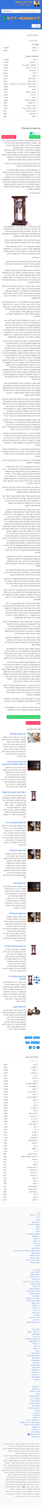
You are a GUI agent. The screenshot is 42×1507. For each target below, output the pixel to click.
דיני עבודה (36, 1241)
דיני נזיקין (37, 1239)
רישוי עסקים (36, 1389)
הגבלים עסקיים (35, 1294)
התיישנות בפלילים (18, 734)
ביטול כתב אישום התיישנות (14, 792)
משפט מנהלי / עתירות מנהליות (29, 1422)
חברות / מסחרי (34, 1255)
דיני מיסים (36, 1310)
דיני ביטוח (36, 1336)
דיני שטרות (36, 1387)
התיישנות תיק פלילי (17, 850)
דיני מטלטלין (36, 1370)
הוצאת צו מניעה (34, 1403)
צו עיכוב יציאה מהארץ (32, 1339)
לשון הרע (37, 1315)
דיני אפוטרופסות (34, 1341)
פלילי (27, 1042)
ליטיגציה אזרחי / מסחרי (32, 1425)
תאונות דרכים (35, 1398)
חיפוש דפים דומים (9, 137)
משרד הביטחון (35, 1258)
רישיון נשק (36, 1363)
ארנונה (37, 1351)
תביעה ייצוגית (35, 1272)
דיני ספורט (36, 1286)
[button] (38, 1047)
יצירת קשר (36, 1320)
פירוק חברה (36, 1329)
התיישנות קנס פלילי (17, 913)
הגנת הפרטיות (35, 1365)
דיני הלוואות (36, 1305)
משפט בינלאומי (34, 1289)
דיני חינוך (37, 1346)
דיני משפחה (36, 1236)
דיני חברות (36, 1308)
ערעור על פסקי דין (34, 1408)
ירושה (38, 1229)
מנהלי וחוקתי (35, 1253)
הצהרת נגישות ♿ (34, 1434)
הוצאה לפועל (35, 1353)
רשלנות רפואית (35, 1263)
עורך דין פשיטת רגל (33, 1291)
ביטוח (38, 1220)
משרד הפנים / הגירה (33, 1260)
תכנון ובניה (36, 1415)
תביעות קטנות (35, 1274)
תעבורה (37, 1246)
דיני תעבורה (36, 1429)
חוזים (38, 1227)
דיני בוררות (36, 1344)
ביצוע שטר (36, 1296)
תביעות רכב (36, 1406)
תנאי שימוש (36, 1437)
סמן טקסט (37, 133)
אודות (38, 1394)
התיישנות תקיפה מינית (16, 822)
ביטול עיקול (36, 1313)
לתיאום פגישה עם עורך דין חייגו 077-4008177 (23, 717)
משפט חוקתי (35, 1377)
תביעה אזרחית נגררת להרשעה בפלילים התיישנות (14, 763)
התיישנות (36, 1037)
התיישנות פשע (19, 1007)
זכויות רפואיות (35, 1284)
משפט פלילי (28, 1037)
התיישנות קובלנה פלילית (15, 946)
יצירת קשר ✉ (34, 137)
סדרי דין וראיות (35, 1042)
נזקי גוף (37, 1410)
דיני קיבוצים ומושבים (33, 1322)
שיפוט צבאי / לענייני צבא (31, 1282)
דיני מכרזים (36, 1375)
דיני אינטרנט (36, 1372)
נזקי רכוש (37, 1413)
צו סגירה (37, 1379)
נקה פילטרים (33, 41)
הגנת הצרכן (36, 1248)
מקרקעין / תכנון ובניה (33, 1234)
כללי (38, 1212)
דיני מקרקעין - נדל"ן (33, 1420)
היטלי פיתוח (36, 1367)
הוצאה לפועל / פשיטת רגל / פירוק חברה (26, 1251)
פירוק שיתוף (36, 1358)
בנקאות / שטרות (34, 1224)
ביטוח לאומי (36, 1222)
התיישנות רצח (20, 883)
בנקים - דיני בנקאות (33, 1298)
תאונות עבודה (35, 1401)
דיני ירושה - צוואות (33, 1332)
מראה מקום (36, 1303)
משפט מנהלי (35, 1360)
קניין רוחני (36, 1243)
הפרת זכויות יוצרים (33, 1356)
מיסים (38, 1232)
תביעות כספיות (35, 1277)
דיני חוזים (37, 1348)
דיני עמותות (36, 1279)
